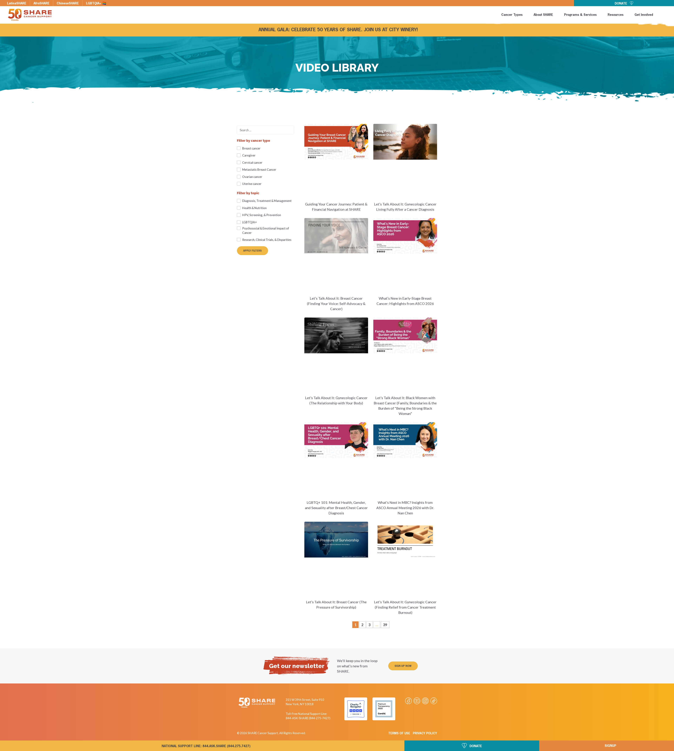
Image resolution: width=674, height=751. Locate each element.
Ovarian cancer (252, 177)
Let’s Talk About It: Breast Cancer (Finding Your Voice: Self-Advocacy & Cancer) (336, 303)
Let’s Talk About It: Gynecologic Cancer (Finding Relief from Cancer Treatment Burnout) (405, 607)
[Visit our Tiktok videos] (433, 700)
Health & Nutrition (254, 208)
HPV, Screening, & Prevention (261, 215)
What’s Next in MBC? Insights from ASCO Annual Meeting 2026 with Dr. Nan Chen (405, 507)
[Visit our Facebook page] (408, 700)
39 (386, 624)
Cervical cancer (252, 162)
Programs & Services (580, 14)
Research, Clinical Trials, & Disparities (266, 240)
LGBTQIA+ (249, 222)
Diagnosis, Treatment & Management (267, 201)
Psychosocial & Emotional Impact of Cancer (265, 230)
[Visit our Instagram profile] (425, 700)
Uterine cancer (252, 184)
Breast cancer (251, 148)
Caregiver (249, 155)
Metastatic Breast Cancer (259, 169)
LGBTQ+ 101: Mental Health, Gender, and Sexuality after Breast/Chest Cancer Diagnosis (336, 507)
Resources (615, 14)
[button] (665, 15)
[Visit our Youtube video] (417, 700)
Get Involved (644, 14)
